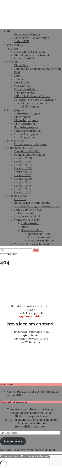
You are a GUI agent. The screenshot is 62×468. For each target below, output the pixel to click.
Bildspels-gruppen (26, 120)
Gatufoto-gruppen (26, 127)
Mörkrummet (23, 86)
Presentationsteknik (27, 216)
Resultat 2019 (23, 182)
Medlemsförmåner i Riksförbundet (34, 104)
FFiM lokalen (22, 82)
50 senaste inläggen (27, 34)
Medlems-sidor (17, 196)
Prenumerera (13, 441)
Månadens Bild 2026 (20, 147)
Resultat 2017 (22, 189)
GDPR (17, 75)
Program (15, 46)
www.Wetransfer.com (42, 240)
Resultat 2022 (23, 171)
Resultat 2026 (23, 158)
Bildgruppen (22, 117)
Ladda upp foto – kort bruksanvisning (28, 211)
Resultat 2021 (22, 175)
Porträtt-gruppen (26, 134)
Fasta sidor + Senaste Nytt (31, 38)
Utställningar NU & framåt (31, 55)
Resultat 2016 (22, 192)
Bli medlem (21, 65)
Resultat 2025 (23, 161)
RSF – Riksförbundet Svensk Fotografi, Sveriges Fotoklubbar (35, 97)
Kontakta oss (15, 141)
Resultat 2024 (23, 165)
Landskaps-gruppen (27, 130)
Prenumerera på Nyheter (30, 144)
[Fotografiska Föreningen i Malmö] (31, 24)
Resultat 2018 (22, 185)
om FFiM (13, 62)
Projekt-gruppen (25, 137)
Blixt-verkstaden (25, 123)
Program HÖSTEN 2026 (29, 51)
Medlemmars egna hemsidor (33, 244)
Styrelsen (20, 79)
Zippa (24, 226)
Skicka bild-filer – (32, 230)
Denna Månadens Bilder (29, 154)
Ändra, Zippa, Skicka (27, 220)
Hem (10, 31)
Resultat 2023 (23, 168)
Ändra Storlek (30, 223)
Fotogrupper (15, 110)
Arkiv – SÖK (21, 41)
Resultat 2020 (23, 178)
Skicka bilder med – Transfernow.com (40, 235)
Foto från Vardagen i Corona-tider (37, 206)
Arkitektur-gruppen (27, 113)
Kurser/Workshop (26, 58)
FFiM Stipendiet (24, 92)
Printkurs (20, 199)
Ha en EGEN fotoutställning (32, 202)
